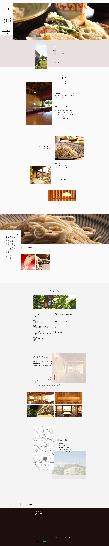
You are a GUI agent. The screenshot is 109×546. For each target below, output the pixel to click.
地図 (105, 37)
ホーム (2, 19)
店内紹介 (100, 37)
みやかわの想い (63, 179)
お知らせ (10, 20)
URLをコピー (11, 504)
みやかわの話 (4, 21)
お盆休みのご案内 (62, 53)
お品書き (6, 20)
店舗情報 (8, 20)
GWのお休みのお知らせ (63, 56)
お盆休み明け (61, 50)
